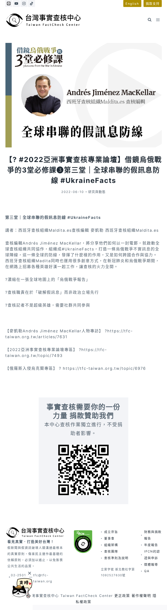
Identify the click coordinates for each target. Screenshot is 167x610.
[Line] (8, 3)
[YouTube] (16, 3)
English (132, 3)
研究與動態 (97, 192)
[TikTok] (31, 3)
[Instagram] (23, 3)
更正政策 (122, 595)
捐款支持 (153, 3)
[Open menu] (158, 19)
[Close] (29, 573)
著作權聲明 (141, 595)
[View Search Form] (150, 20)
